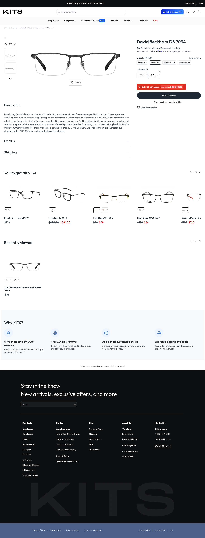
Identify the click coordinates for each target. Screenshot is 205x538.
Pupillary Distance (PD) (66, 449)
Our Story (126, 429)
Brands (114, 20)
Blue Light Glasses (31, 465)
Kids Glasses (28, 470)
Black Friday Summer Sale (67, 461)
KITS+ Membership (130, 451)
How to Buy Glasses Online (68, 434)
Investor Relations (130, 439)
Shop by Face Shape (65, 439)
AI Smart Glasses (92, 20)
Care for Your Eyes (64, 444)
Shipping (93, 434)
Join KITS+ (189, 3)
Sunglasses (69, 20)
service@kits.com (163, 439)
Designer (27, 449)
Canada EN (144, 530)
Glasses (15, 28)
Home (7, 28)
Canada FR (160, 530)
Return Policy (95, 439)
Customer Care (96, 429)
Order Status (95, 449)
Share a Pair (127, 456)
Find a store (127, 434)
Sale (155, 20)
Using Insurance (63, 429)
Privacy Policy (73, 530)
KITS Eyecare (161, 429)
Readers (128, 20)
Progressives (29, 444)
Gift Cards (27, 460)
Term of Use (39, 530)
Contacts (143, 20)
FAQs (91, 444)
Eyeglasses (53, 20)
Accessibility (55, 530)
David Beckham (26, 28)
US (171, 530)
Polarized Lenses (30, 475)
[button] (67, 105)
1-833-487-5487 (162, 434)
